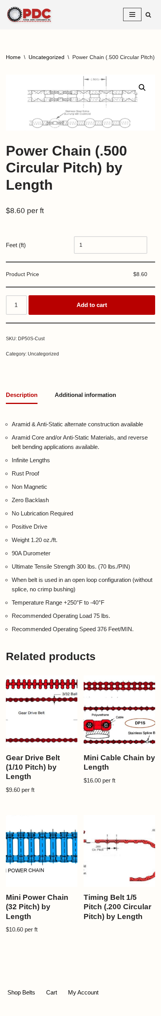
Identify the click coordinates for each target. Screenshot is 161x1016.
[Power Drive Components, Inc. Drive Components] (29, 14)
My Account (83, 992)
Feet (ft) (16, 245)
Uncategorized (46, 57)
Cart (51, 992)
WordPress (105, 1008)
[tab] (22, 396)
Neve (48, 1008)
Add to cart (92, 305)
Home (13, 57)
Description (22, 394)
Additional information (85, 394)
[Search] (148, 15)
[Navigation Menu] (132, 14)
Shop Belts (21, 992)
